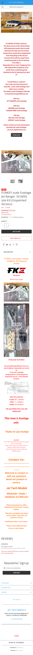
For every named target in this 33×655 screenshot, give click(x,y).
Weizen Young (19, 650)
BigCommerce (19, 647)
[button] (16, 135)
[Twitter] (13, 244)
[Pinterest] (17, 244)
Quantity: (4, 221)
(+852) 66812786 (17, 619)
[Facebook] (4, 244)
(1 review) (11, 217)
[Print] (10, 244)
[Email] (7, 244)
